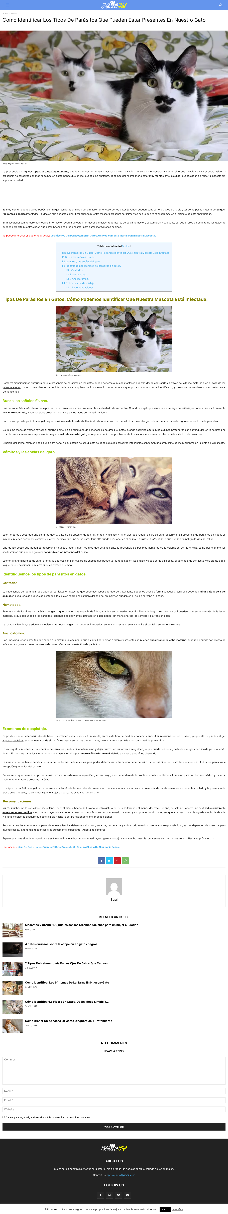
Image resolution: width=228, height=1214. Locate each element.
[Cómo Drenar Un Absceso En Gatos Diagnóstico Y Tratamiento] (13, 1026)
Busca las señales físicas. (78, 257)
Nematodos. (76, 274)
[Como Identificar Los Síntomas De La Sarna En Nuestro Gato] (13, 988)
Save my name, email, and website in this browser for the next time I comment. (49, 1117)
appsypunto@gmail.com (121, 1175)
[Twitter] (118, 1195)
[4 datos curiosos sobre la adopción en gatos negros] (13, 949)
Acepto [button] (165, 1209)
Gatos (14, 13)
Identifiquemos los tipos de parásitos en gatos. (91, 265)
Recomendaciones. (80, 287)
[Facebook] (100, 1195)
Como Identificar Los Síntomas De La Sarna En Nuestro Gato (67, 982)
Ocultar (126, 246)
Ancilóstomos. (77, 278)
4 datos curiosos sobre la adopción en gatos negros (61, 944)
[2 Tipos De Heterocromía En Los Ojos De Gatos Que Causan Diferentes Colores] (13, 969)
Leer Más (177, 1209)
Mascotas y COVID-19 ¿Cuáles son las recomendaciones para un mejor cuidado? (81, 925)
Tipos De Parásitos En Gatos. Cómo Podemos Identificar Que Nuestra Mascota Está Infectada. (114, 252)
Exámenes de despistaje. (78, 283)
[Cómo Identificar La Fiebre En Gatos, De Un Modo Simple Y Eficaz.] (13, 1007)
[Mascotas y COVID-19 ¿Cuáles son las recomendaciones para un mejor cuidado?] (13, 930)
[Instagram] (109, 1195)
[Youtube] (127, 1195)
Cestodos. (74, 270)
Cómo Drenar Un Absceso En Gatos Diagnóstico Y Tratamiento (68, 1021)
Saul (114, 900)
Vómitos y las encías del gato (81, 261)
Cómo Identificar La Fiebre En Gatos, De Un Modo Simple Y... (67, 1001)
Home (5, 13)
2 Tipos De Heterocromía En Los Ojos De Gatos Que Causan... (67, 963)
